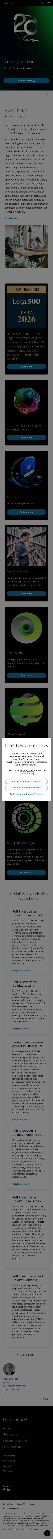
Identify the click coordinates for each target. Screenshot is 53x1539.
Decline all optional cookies (26, 787)
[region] (26, 769)
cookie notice (26, 773)
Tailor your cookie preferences (26, 794)
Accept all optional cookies (26, 781)
